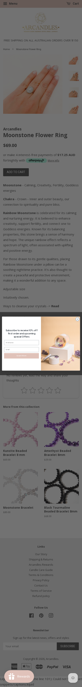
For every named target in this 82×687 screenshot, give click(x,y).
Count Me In (21, 356)
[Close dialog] (77, 319)
